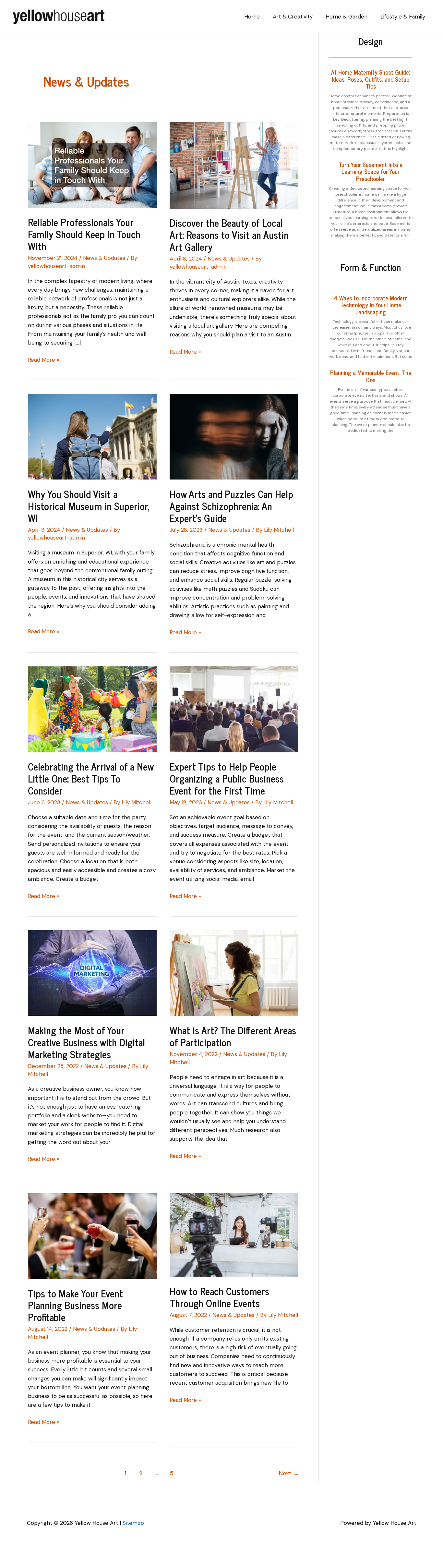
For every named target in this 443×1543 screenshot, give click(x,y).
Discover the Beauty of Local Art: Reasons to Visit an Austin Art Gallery (229, 234)
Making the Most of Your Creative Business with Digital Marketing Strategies (86, 1042)
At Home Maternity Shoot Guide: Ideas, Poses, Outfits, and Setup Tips (370, 79)
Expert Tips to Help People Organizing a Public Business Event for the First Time (227, 778)
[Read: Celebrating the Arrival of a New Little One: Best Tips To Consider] (92, 708)
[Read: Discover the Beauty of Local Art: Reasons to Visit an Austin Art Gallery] (234, 164)
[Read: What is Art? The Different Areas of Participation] (234, 972)
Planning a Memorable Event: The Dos (370, 376)
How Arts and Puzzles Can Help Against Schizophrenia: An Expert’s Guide (231, 506)
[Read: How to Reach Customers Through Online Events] (234, 1234)
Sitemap (133, 1522)
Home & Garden (346, 16)
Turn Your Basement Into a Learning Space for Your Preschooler (370, 171)
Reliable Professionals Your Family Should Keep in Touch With (84, 234)
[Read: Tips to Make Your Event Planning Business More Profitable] (92, 1235)
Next (289, 1473)
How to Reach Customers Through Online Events (219, 1297)
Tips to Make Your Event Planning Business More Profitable (75, 1305)
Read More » (43, 359)
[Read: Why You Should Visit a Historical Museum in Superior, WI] (92, 436)
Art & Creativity (293, 16)
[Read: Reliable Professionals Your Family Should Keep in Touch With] (92, 164)
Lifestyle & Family (402, 16)
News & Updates (104, 257)
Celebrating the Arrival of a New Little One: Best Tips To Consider (90, 778)
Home (252, 16)
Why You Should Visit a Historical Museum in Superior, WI (89, 506)
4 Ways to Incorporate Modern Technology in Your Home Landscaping (371, 305)
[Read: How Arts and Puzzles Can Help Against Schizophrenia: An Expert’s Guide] (234, 436)
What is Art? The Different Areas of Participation (233, 1036)
